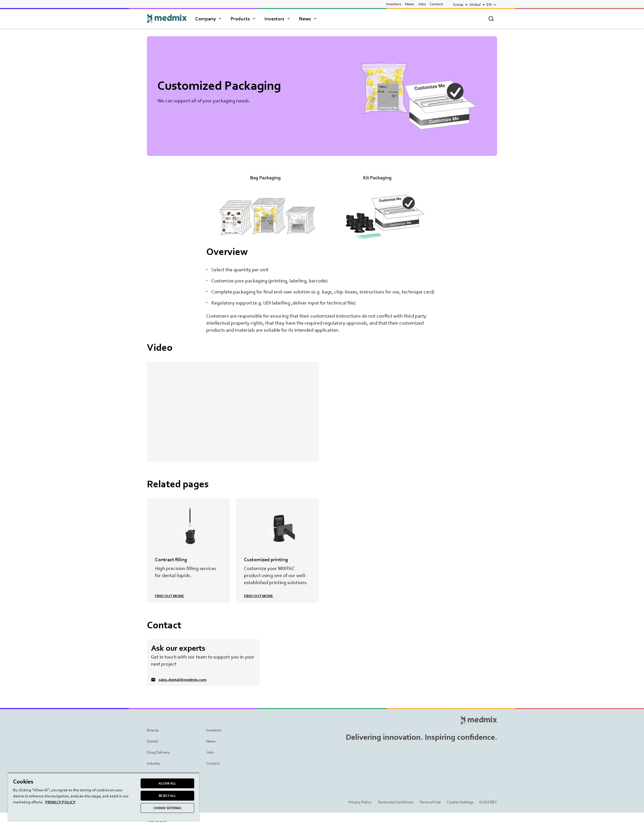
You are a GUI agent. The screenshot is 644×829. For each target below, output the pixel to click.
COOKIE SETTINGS (167, 808)
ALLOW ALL (167, 783)
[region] (103, 797)
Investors (393, 4)
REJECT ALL (167, 796)
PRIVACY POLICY (60, 802)
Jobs (422, 4)
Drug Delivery (158, 752)
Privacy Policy (360, 802)
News (409, 4)
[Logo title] (167, 18)
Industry (153, 763)
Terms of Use (430, 802)
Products (240, 19)
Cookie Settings (460, 802)
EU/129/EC (488, 802)
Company (205, 19)
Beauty (153, 730)
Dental (152, 741)
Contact (436, 4)
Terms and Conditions (395, 802)
